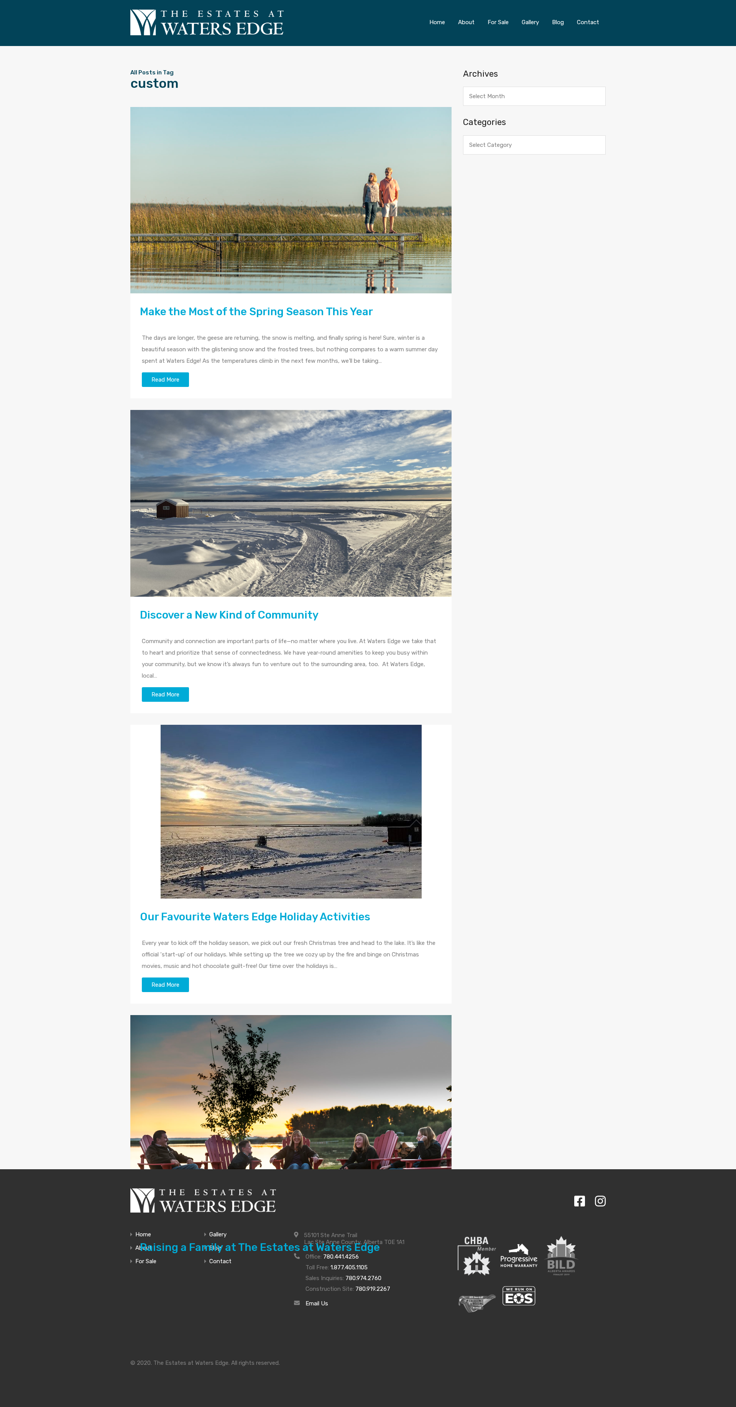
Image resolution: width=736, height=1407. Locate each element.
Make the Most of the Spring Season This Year (256, 311)
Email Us (317, 1303)
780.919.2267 (372, 1288)
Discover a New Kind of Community (229, 615)
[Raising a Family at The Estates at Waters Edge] (291, 1122)
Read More (165, 379)
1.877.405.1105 (349, 1267)
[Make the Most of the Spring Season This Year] (291, 200)
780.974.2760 (363, 1278)
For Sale (145, 1261)
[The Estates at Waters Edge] (203, 1200)
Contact (220, 1261)
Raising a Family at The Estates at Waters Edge (260, 1247)
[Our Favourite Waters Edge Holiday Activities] (291, 812)
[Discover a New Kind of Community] (291, 503)
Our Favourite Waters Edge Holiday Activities (255, 916)
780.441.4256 (341, 1256)
